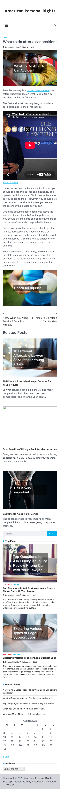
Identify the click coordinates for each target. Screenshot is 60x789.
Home (6, 37)
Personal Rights (12, 47)
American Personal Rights (30, 11)
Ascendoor (38, 781)
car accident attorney (38, 90)
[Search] (55, 25)
